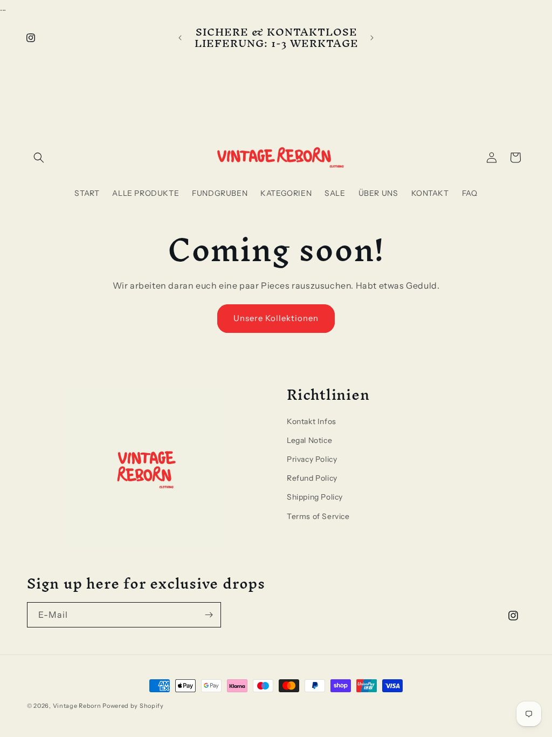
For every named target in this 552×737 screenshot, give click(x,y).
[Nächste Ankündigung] (372, 38)
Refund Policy (312, 478)
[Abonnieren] (208, 614)
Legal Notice (309, 440)
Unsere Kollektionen (276, 318)
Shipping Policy (315, 497)
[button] (39, 157)
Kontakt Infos (311, 421)
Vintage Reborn (77, 705)
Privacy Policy (312, 459)
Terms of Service (318, 516)
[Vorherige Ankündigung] (180, 38)
